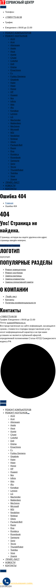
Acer (12, 42)
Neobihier (15, 136)
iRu (12, 108)
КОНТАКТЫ (10, 189)
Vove (12, 176)
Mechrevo (15, 126)
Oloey (13, 142)
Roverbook (15, 157)
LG (11, 117)
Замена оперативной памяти (19, 282)
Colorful (14, 61)
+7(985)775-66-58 (13, 17)
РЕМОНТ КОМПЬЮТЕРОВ (18, 33)
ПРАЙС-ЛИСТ (12, 182)
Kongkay (14, 111)
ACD (12, 39)
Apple (13, 48)
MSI (12, 132)
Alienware (15, 45)
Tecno (13, 167)
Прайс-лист (11, 296)
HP (11, 92)
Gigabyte (14, 79)
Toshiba (14, 173)
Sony (12, 164)
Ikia (12, 98)
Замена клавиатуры (15, 279)
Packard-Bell (16, 145)
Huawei (14, 95)
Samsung (14, 161)
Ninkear (14, 139)
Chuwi (13, 58)
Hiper (12, 86)
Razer (13, 148)
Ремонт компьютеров (15, 270)
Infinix (13, 101)
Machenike (15, 120)
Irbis (12, 104)
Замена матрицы (13, 276)
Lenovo (13, 114)
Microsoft (14, 129)
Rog (12, 151)
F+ (11, 73)
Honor (13, 89)
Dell (12, 64)
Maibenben (15, 123)
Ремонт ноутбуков (14, 273)
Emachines (15, 70)
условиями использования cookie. (16, 583)
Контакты (9, 300)
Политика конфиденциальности (20, 303)
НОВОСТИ (10, 185)
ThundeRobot (16, 170)
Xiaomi (13, 179)
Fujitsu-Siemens (18, 76)
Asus (12, 51)
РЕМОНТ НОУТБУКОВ (16, 36)
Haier (12, 83)
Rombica (14, 154)
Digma (13, 67)
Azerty (13, 55)
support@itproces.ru (16, 323)
